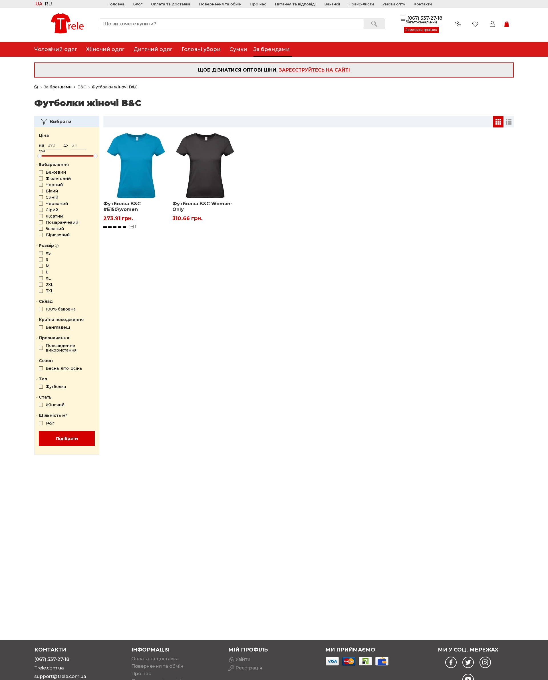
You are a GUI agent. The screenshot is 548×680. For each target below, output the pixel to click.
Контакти (423, 4)
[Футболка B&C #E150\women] (135, 165)
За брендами (271, 49)
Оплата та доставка (170, 4)
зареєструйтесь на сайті (314, 70)
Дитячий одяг (153, 49)
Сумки (238, 49)
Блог (137, 4)
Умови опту (393, 4)
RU (48, 4)
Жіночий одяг (105, 49)
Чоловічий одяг (55, 49)
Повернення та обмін (220, 4)
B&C (81, 87)
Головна (116, 4)
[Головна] (36, 87)
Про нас (258, 4)
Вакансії (332, 4)
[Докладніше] (159, 218)
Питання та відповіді (295, 4)
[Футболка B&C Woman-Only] (204, 165)
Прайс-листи (361, 4)
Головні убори (201, 49)
